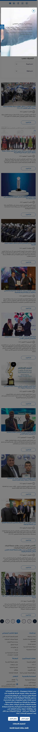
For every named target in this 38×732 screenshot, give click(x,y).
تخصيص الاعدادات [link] (19, 724)
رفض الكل (13, 719)
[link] (2, 27)
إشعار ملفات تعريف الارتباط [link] (19, 728)
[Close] (34, 11)
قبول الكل (25, 719)
